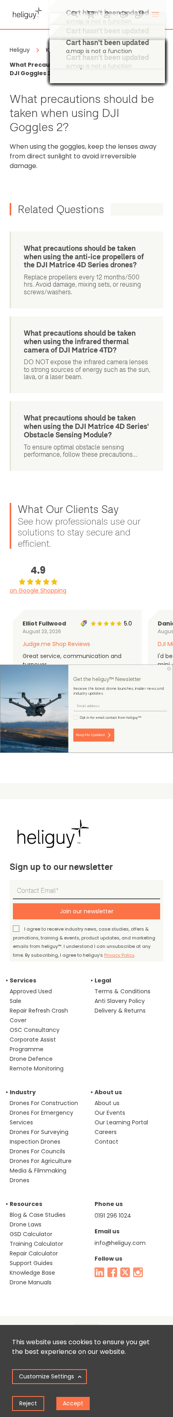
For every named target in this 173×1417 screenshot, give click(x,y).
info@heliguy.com (120, 1243)
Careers (106, 1132)
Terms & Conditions (122, 991)
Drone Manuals (30, 1282)
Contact (106, 1142)
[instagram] (138, 1272)
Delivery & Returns (120, 1011)
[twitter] (125, 1272)
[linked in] (99, 1272)
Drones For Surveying (39, 1132)
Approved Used (31, 991)
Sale (15, 1001)
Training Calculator (36, 1244)
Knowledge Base (32, 1273)
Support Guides (31, 1263)
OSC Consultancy (35, 1030)
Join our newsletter (86, 911)
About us (107, 1103)
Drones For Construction (44, 1103)
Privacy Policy (119, 955)
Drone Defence (31, 1059)
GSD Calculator (31, 1234)
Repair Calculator (34, 1253)
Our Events (110, 1113)
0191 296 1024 (113, 1215)
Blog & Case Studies (38, 1215)
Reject (28, 1403)
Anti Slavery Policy (120, 1001)
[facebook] (112, 1272)
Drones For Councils (37, 1151)
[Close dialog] (169, 668)
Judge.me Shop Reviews (56, 644)
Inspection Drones (35, 1142)
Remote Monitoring (37, 1068)
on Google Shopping (38, 590)
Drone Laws (25, 1224)
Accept (73, 1403)
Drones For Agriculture (41, 1161)
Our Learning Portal (121, 1122)
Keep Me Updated (90, 734)
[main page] (26, 12)
